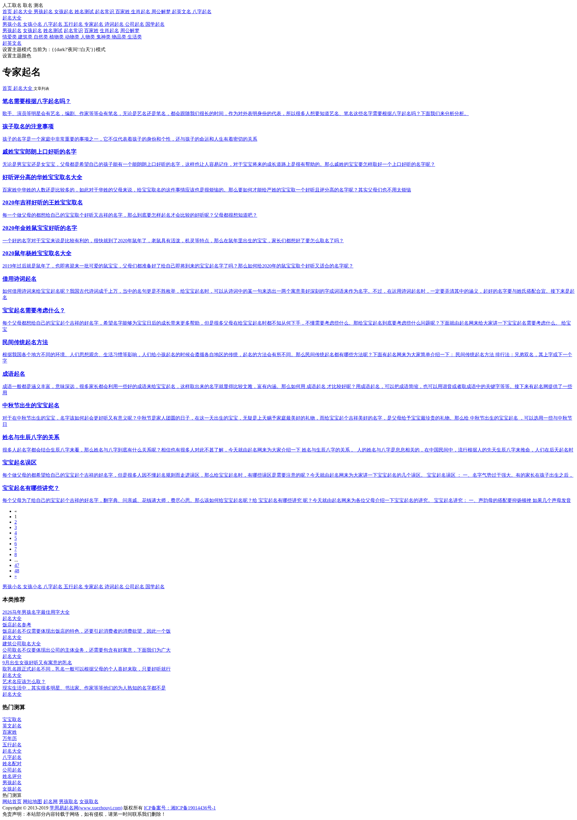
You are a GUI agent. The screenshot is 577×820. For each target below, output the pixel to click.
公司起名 (135, 24)
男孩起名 (12, 30)
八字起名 (53, 24)
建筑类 (26, 36)
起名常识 (73, 30)
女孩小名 (33, 24)
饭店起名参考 (16, 624)
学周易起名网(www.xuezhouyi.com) (86, 807)
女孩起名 (32, 30)
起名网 (50, 801)
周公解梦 (129, 30)
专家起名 (94, 24)
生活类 (134, 36)
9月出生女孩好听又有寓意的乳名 (37, 662)
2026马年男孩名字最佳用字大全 (36, 612)
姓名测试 (53, 30)
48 (16, 570)
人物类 (88, 36)
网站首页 (12, 801)
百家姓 (91, 30)
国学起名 (155, 24)
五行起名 (74, 24)
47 (16, 565)
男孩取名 (68, 801)
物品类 (119, 36)
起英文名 (12, 43)
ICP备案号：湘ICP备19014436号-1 (180, 807)
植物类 (57, 36)
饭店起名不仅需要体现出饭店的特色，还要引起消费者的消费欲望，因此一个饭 (86, 631)
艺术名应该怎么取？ (24, 681)
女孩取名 (89, 801)
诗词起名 (115, 24)
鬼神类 (104, 36)
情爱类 (10, 36)
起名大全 (12, 17)
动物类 (73, 36)
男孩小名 (12, 24)
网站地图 (32, 801)
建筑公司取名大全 (21, 643)
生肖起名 (109, 30)
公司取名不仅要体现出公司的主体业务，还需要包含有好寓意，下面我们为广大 (86, 650)
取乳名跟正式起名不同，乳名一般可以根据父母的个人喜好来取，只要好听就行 (86, 669)
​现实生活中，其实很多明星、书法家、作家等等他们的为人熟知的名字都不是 (84, 687)
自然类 (41, 36)
